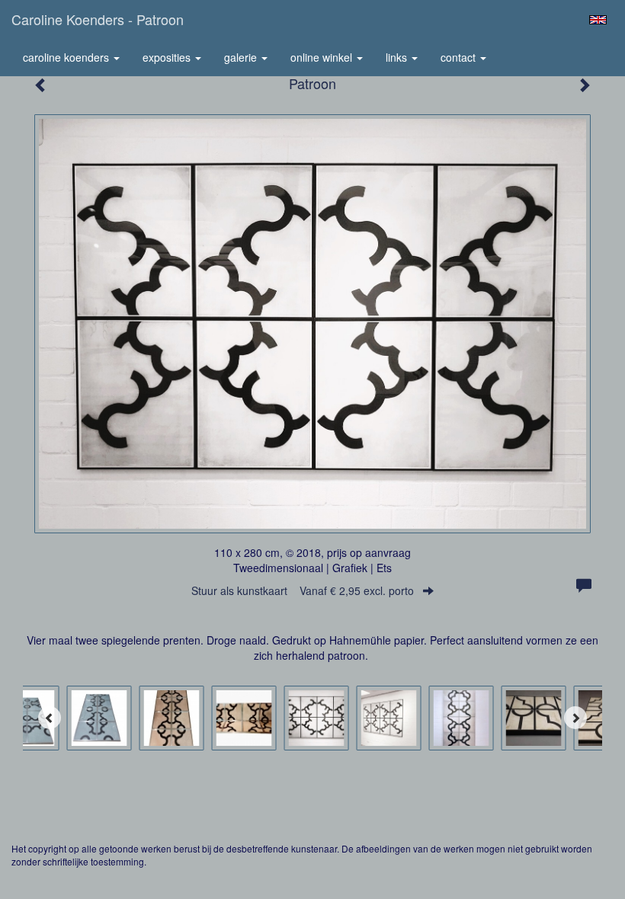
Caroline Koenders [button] (67, 57)
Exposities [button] (168, 57)
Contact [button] (460, 57)
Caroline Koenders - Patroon (97, 19)
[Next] (575, 717)
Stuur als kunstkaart (302, 590)
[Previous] (49, 717)
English (598, 19)
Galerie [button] (242, 57)
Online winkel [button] (322, 57)
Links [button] (398, 57)
